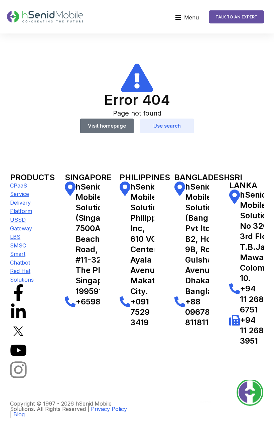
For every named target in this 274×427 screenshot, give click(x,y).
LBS (15, 236)
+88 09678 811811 (197, 312)
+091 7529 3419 (140, 312)
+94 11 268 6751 (252, 299)
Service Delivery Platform (21, 202)
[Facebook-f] (18, 292)
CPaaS (18, 185)
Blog (19, 414)
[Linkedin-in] (18, 311)
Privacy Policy (109, 409)
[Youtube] (18, 350)
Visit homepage (107, 126)
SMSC (18, 245)
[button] (187, 17)
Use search (167, 126)
